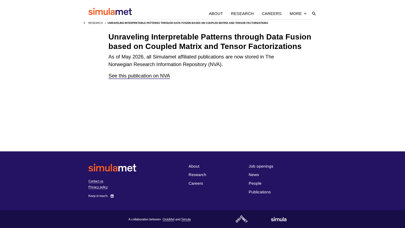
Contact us (95, 181)
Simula (186, 219)
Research (242, 13)
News (254, 174)
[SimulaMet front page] (112, 167)
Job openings (261, 166)
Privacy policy (98, 187)
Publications (260, 192)
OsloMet (168, 219)
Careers (272, 13)
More (296, 13)
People (255, 183)
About (216, 13)
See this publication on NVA (139, 76)
